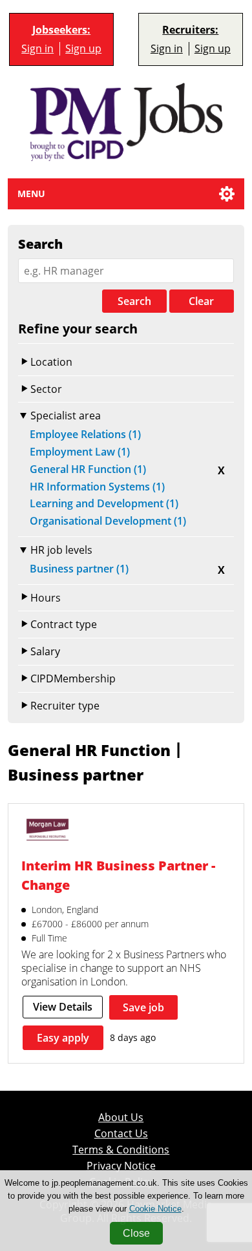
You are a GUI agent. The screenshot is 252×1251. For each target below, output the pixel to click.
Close (136, 1233)
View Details (62, 1007)
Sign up (83, 49)
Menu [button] (31, 193)
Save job (143, 1007)
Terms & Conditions (120, 1150)
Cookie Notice (155, 1209)
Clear (201, 301)
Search (134, 301)
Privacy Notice (121, 1166)
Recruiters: (190, 30)
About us (120, 1117)
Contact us (121, 1134)
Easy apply (63, 1038)
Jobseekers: (61, 30)
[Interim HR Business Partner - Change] (47, 831)
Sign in (37, 49)
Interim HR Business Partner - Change (118, 875)
